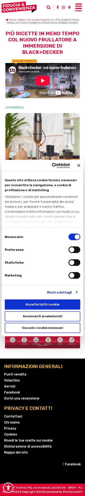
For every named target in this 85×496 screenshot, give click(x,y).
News (22, 19)
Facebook (12, 392)
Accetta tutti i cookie (42, 304)
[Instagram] (63, 7)
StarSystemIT (73, 491)
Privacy (10, 428)
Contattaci (13, 416)
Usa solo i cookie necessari (42, 328)
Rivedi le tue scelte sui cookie (28, 440)
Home (12, 19)
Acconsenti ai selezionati (42, 316)
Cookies (10, 434)
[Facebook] (57, 7)
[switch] (74, 249)
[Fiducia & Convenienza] (23, 7)
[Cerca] (50, 8)
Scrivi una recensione (21, 398)
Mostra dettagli (59, 292)
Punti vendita (15, 374)
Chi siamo (12, 422)
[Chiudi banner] (78, 165)
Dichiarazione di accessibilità (28, 446)
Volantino (12, 380)
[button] (8, 488)
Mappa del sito (16, 452)
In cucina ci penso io (41, 19)
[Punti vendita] (69, 7)
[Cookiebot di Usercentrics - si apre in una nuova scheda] (52, 165)
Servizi (9, 386)
